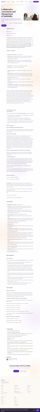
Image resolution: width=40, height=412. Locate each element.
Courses (29, 388)
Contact (2, 402)
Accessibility (16, 405)
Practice (2, 388)
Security (15, 398)
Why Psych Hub (22, 1)
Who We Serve (13, 1)
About (2, 398)
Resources (17, 1)
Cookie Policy (16, 401)
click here (16, 177)
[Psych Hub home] (3, 2)
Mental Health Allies (16, 391)
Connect (2, 391)
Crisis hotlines (29, 391)
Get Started (35, 1)
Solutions (8, 1)
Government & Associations (18, 392)
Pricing (26, 1)
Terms (15, 402)
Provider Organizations (17, 388)
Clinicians (15, 387)
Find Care (30, 1)
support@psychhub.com (13, 87)
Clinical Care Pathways (4, 392)
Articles (28, 387)
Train (1, 387)
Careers (2, 401)
